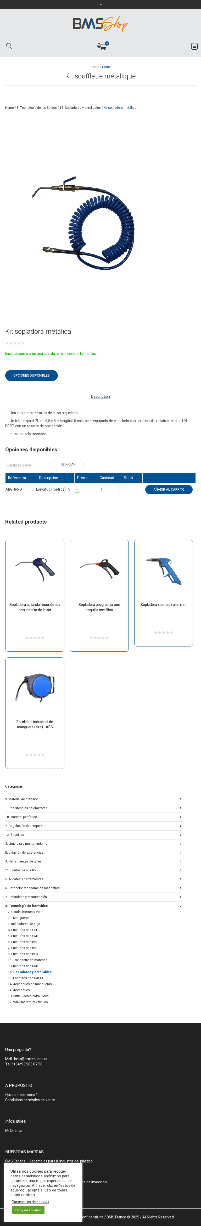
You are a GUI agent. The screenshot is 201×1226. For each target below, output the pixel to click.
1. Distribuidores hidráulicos (28, 996)
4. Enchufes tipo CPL (23, 930)
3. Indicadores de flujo (24, 924)
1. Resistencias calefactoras (26, 808)
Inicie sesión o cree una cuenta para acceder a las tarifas (50, 353)
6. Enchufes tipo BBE (23, 942)
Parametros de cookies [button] (30, 1202)
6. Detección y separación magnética (32, 888)
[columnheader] (20, 478)
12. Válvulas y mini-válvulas (28, 1002)
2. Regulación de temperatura (26, 825)
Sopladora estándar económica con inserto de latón (34, 607)
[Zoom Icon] (83, 224)
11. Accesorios (19, 990)
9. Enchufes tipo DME (23, 966)
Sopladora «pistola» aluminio (164, 605)
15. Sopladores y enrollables (80, 107)
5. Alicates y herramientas (24, 879)
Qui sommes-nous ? (21, 1095)
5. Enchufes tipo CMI (23, 936)
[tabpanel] (83, 224)
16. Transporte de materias (27, 960)
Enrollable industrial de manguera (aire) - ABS (34, 724)
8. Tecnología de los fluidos (37, 107)
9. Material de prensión (21, 799)
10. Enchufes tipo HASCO (26, 978)
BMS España (15, 1161)
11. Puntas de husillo (20, 870)
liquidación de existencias (24, 852)
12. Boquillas (14, 834)
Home (95, 67)
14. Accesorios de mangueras (30, 984)
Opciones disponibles (31, 375)
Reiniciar (68, 464)
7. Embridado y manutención (26, 897)
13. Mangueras (19, 918)
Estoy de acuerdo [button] (28, 1210)
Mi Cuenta (13, 1130)
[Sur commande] (121, 489)
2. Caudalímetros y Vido (25, 912)
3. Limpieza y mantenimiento (26, 843)
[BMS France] (100, 23)
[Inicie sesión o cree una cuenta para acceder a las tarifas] (77, 491)
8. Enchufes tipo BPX (23, 954)
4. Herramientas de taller (23, 861)
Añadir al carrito (169, 489)
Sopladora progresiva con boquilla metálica (99, 607)
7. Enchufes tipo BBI (22, 948)
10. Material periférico (21, 817)
